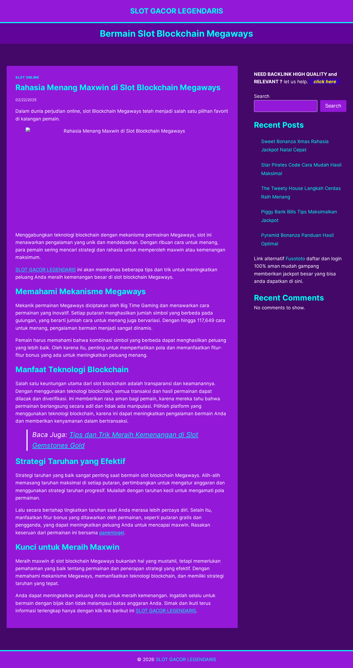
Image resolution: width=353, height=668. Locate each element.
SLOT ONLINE (27, 77)
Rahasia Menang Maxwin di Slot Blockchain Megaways (118, 87)
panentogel (111, 532)
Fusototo (295, 258)
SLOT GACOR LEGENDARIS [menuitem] (45, 269)
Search (261, 96)
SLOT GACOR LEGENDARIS (186, 659)
